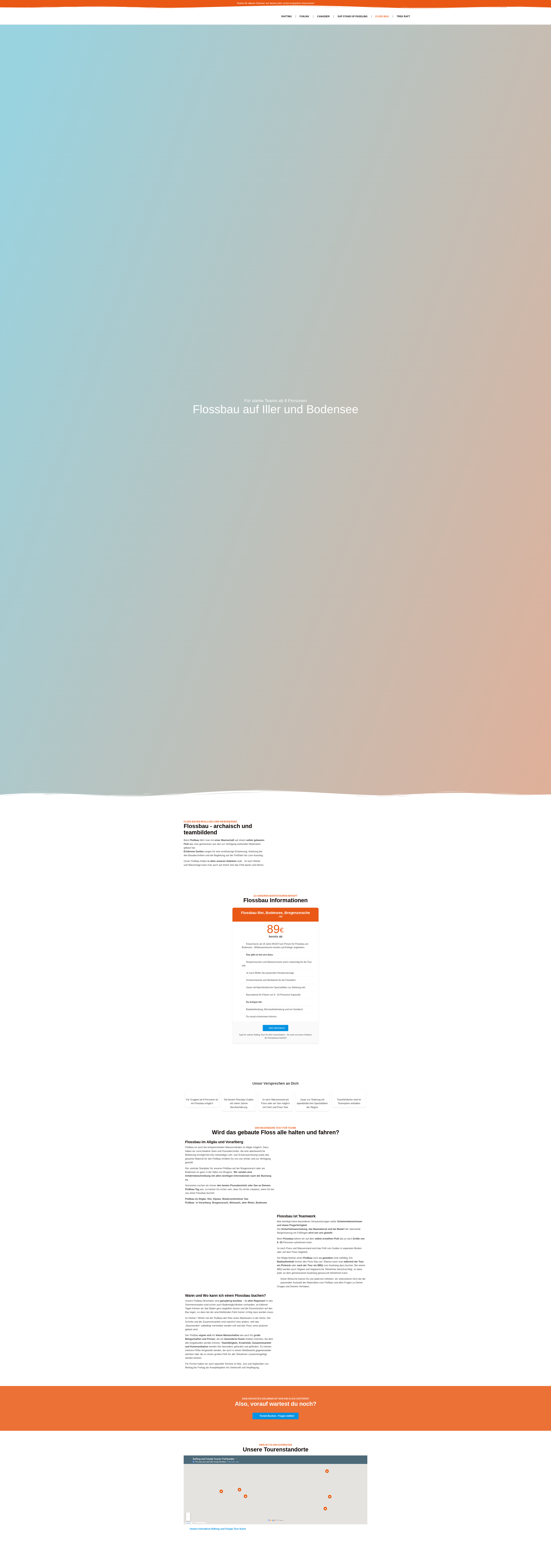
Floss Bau (382, 16)
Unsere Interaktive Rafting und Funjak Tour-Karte (217, 1528)
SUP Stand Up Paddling (352, 16)
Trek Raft (403, 16)
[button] (275, 1528)
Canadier (323, 16)
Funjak (304, 16)
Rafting (286, 16)
